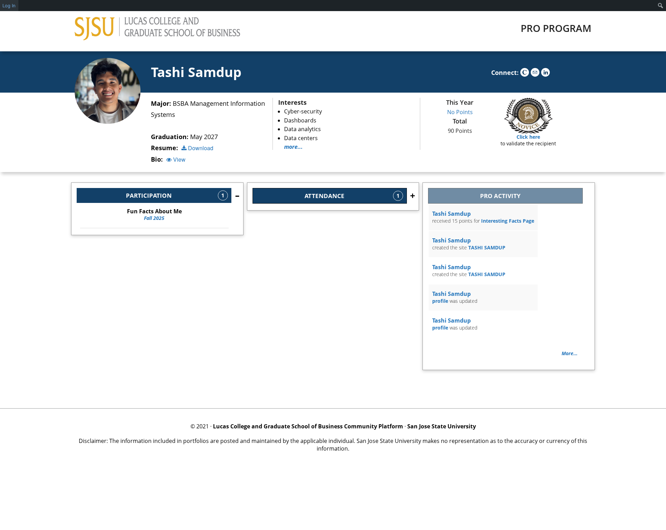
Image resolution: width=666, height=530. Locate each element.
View (179, 159)
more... (293, 147)
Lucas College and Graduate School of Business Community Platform (308, 426)
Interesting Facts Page (507, 220)
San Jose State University (441, 426)
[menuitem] (660, 5)
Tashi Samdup (196, 72)
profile (440, 301)
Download (200, 148)
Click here (528, 137)
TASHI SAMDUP (486, 247)
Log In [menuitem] (9, 5)
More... (570, 353)
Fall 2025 (154, 214)
